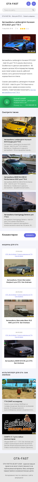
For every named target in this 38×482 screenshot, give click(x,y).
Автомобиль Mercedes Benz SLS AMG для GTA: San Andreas (19, 321)
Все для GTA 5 (17, 16)
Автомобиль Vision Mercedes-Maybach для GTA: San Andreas (18, 281)
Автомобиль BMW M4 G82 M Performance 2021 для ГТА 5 (15, 178)
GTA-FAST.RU (6, 16)
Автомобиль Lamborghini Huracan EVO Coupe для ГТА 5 (17, 140)
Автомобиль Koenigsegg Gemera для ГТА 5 (19, 216)
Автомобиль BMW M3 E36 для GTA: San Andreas (19, 362)
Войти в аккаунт (28, 4)
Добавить (30, 235)
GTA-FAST (12, 3)
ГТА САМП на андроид (13, 401)
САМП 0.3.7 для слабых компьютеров (13, 438)
